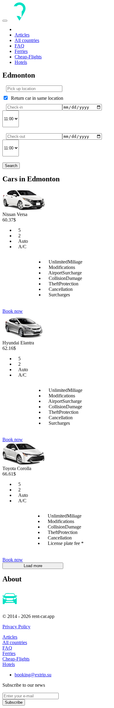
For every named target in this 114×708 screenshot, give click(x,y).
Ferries (21, 51)
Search (11, 165)
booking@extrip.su (33, 674)
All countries (27, 40)
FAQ (19, 45)
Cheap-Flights (28, 56)
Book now (12, 311)
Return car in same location (36, 98)
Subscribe (13, 702)
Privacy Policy (16, 626)
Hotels (21, 62)
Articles (22, 34)
